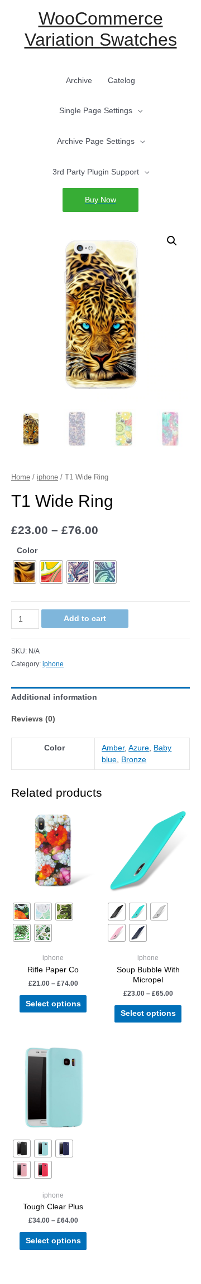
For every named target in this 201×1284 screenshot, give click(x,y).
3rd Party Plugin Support (95, 172)
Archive (79, 80)
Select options (53, 1004)
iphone (47, 477)
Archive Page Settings (96, 141)
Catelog (121, 80)
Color (27, 550)
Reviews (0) (33, 719)
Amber (113, 748)
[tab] (100, 698)
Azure (138, 748)
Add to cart (85, 618)
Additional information (54, 697)
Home (20, 477)
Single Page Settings (95, 110)
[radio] (24, 572)
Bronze (133, 759)
